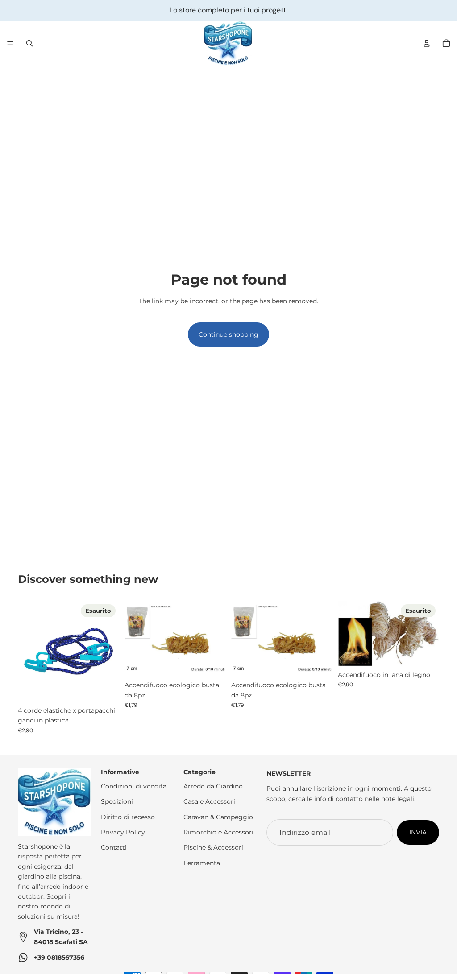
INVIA (418, 832)
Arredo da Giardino (213, 786)
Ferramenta (201, 863)
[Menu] (10, 43)
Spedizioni (117, 801)
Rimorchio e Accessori (218, 832)
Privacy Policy (123, 832)
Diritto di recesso (128, 817)
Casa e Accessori (209, 801)
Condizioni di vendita (133, 786)
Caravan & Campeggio (218, 817)
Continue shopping (228, 334)
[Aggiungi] (212, 663)
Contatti (114, 848)
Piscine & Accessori (213, 848)
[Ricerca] (29, 43)
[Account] (426, 43)
